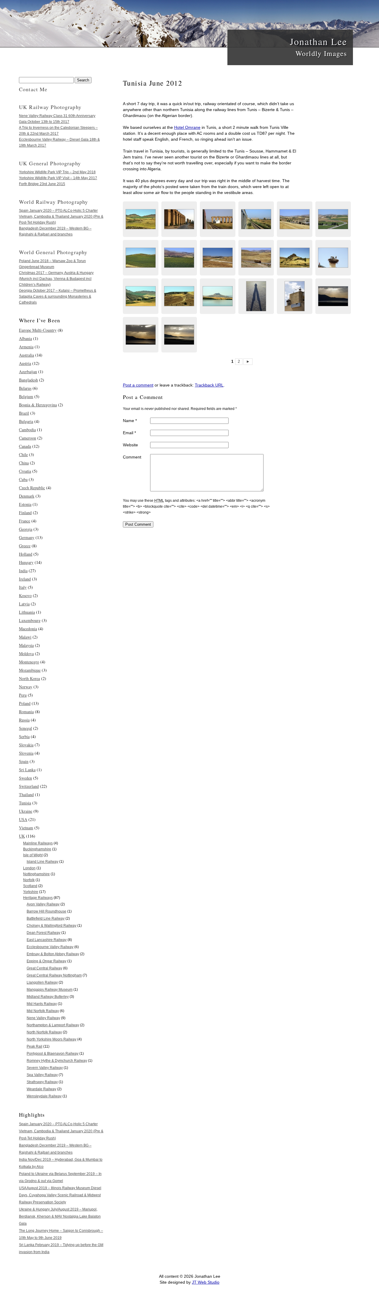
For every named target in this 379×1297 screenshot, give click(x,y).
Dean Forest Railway (43, 933)
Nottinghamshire (36, 874)
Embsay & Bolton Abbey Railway (53, 954)
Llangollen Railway (42, 982)
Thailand (26, 794)
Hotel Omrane (187, 127)
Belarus (25, 388)
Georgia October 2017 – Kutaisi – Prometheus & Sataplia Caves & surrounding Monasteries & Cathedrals (57, 296)
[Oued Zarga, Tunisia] (217, 296)
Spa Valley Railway (42, 1075)
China (24, 463)
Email (129, 432)
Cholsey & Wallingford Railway (51, 926)
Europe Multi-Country (38, 330)
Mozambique (30, 670)
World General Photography (53, 252)
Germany (26, 537)
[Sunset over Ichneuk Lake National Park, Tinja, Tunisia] (333, 296)
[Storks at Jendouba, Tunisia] (294, 296)
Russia (24, 720)
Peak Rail (34, 1046)
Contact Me (33, 89)
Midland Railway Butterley (48, 997)
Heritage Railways (38, 898)
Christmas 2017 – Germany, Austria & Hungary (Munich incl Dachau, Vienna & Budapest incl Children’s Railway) (56, 279)
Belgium (26, 396)
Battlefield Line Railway (46, 918)
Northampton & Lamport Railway (53, 1025)
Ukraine (25, 811)
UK (22, 836)
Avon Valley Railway (43, 904)
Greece (24, 546)
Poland (24, 703)
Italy (23, 587)
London (29, 868)
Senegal (25, 728)
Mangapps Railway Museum (50, 989)
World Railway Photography (53, 201)
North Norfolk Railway (44, 1032)
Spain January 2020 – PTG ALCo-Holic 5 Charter (58, 211)
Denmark (26, 496)
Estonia (25, 504)
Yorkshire (30, 892)
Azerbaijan (28, 371)
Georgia (25, 529)
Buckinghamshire (37, 849)
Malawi (25, 637)
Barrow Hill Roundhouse (46, 911)
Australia (26, 355)
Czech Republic (32, 487)
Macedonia (28, 628)
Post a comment (138, 385)
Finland (25, 512)
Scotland (30, 886)
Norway (25, 687)
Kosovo (25, 595)
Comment (132, 457)
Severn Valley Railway (45, 1068)
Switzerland (29, 786)
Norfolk (29, 880)
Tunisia (25, 803)
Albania (25, 338)
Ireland (25, 579)
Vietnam (26, 828)
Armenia (26, 346)
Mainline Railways (38, 843)
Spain (23, 761)
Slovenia (26, 753)
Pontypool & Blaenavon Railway (52, 1053)
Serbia (24, 736)
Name (130, 420)
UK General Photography (50, 163)
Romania (26, 711)
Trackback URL (209, 385)
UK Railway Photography (50, 106)
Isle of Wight (33, 855)
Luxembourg (30, 620)
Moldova (26, 653)
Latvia (24, 604)
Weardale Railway (41, 1089)
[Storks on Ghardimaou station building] (333, 257)
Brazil (24, 413)
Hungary (26, 562)
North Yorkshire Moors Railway (51, 1039)
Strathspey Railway (42, 1082)
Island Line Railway (42, 862)
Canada (25, 446)
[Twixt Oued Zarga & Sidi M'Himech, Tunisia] (140, 219)
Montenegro (29, 662)
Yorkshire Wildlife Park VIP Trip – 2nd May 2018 (57, 172)
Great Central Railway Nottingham (54, 975)
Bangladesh (28, 380)
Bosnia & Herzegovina (38, 405)
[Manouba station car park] (256, 296)
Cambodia (27, 429)
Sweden (25, 778)
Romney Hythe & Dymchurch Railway (57, 1061)
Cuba (23, 479)
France (24, 521)
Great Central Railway (44, 968)
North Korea (29, 678)
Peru (23, 695)
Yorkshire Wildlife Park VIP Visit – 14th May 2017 (58, 178)
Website (130, 445)
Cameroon (27, 438)
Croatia (25, 471)
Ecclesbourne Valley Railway (50, 947)
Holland (25, 554)
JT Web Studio (205, 1282)
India (23, 570)
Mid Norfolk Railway (43, 1011)
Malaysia (26, 645)
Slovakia (26, 745)
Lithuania (27, 612)
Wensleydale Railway (44, 1096)
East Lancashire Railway (47, 940)
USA (23, 819)
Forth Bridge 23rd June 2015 (42, 184)
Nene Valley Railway (43, 1018)
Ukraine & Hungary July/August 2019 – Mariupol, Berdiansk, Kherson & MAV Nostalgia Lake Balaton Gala (60, 1216)
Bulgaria (26, 421)
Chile (23, 454)
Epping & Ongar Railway (46, 961)
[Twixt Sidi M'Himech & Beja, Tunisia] (294, 219)
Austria (25, 363)
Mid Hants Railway (42, 1004)
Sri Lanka (27, 769)
